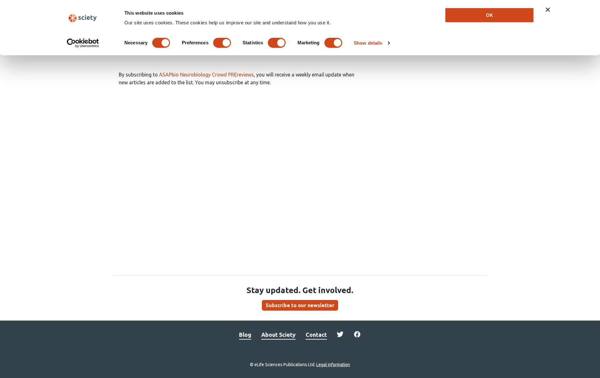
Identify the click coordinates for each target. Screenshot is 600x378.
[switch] (222, 43)
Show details (368, 43)
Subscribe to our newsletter (300, 305)
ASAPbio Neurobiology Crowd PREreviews (206, 74)
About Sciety (278, 334)
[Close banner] (548, 9)
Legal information (333, 364)
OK (489, 15)
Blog (245, 334)
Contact (316, 334)
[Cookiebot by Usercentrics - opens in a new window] (83, 43)
